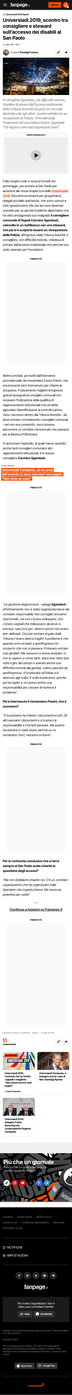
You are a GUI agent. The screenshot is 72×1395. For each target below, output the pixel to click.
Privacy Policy (44, 1217)
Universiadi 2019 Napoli (17, 14)
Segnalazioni (24, 1217)
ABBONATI (55, 5)
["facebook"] (39, 1183)
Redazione (59, 1222)
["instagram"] (15, 1183)
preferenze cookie (13, 1228)
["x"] (31, 1183)
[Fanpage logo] (20, 5)
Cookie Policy (10, 1222)
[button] (66, 52)
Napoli (35, 1033)
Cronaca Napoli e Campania (16, 1033)
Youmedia (8, 1217)
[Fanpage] (36, 1287)
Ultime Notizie (47, 1033)
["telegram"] (47, 1183)
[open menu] (4, 4)
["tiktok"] (6, 1183)
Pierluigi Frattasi (29, 52)
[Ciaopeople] (36, 1385)
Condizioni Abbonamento (35, 1222)
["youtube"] (23, 1183)
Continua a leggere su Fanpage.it (36, 909)
